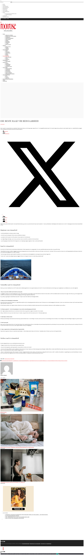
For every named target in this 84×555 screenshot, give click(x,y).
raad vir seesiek (13, 360)
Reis (6, 75)
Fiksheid (7, 59)
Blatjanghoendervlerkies (12, 515)
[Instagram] (3, 541)
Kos (4, 4)
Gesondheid (6, 7)
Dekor (6, 63)
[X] (1, 541)
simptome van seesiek (37, 360)
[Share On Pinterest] (3, 549)
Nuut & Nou (8, 44)
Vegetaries (8, 39)
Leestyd (5, 15)
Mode (4, 5)
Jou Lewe (5, 10)
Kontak (5, 81)
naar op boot (18, 360)
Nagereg (7, 41)
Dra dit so (8, 46)
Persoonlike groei (9, 73)
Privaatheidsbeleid (25, 543)
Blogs (6, 76)
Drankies (7, 42)
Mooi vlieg (3, 412)
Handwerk (7, 64)
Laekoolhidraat (9, 38)
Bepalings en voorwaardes (35, 543)
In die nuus (8, 71)
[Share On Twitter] (3, 548)
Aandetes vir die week (10, 36)
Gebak (6, 40)
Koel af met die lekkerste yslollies (14, 518)
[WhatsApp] (2, 541)
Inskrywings (8, 14)
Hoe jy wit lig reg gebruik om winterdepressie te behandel (17, 447)
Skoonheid (5, 6)
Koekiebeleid (48, 543)
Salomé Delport (55, 360)
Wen (4, 12)
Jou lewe (5, 67)
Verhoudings (8, 68)
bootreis (3, 360)
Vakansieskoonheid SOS (9, 358)
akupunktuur (61, 360)
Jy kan (6, 43)
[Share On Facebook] (3, 547)
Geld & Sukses (8, 72)
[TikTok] (0, 541)
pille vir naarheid (30, 360)
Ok (57, 553)
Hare (6, 50)
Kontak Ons (6, 16)
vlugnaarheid (24, 360)
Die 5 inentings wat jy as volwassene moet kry (17, 517)
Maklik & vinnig (9, 35)
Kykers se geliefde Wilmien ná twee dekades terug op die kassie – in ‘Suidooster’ (26, 514)
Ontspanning (6, 11)
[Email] (4, 541)
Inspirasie (7, 70)
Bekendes (5, 8)
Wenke (6, 47)
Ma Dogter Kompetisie (10, 13)
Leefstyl (5, 9)
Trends (7, 48)
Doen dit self (8, 66)
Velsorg (7, 51)
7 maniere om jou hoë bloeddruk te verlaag (12, 482)
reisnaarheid (7, 360)
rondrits (65, 360)
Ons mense (7, 61)
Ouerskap (7, 69)
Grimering (7, 52)
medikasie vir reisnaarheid (47, 360)
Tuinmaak (7, 65)
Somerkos (7, 37)
